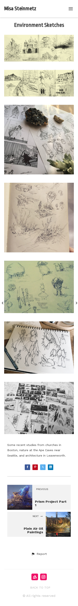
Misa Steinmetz (20, 8)
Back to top (40, 587)
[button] (39, 554)
